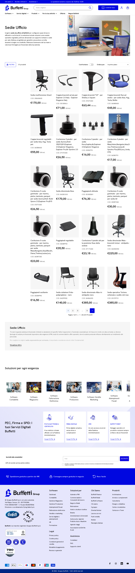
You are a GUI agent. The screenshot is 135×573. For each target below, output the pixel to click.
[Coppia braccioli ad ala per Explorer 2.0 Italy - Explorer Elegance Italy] (67, 80)
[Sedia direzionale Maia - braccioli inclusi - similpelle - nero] (118, 226)
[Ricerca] (90, 8)
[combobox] (63, 7)
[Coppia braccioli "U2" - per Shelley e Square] (93, 80)
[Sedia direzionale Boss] (67, 176)
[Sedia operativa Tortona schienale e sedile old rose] (118, 278)
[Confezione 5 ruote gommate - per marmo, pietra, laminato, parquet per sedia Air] (118, 176)
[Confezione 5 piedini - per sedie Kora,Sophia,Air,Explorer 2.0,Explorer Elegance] (93, 125)
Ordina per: (101, 65)
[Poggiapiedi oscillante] (42, 278)
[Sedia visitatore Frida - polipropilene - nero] (67, 278)
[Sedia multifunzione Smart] (42, 80)
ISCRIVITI (124, 458)
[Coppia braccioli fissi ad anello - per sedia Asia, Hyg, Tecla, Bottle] (118, 80)
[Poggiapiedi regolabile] (67, 226)
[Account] (122, 8)
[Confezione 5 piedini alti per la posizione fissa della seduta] (93, 226)
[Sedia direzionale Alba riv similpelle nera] (93, 278)
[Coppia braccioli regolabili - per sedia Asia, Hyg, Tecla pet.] (42, 125)
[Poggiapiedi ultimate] (93, 176)
